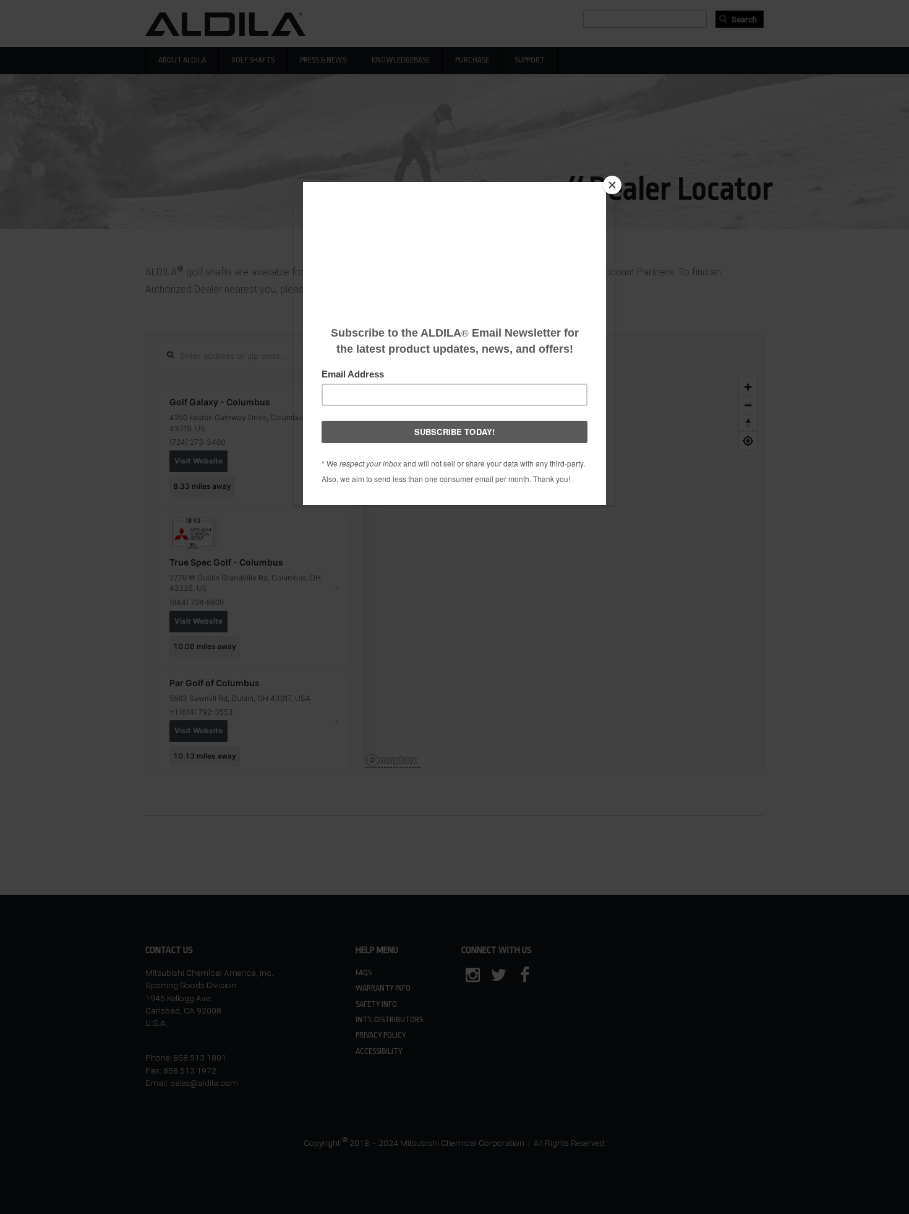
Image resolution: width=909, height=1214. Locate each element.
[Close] (612, 185)
